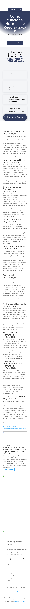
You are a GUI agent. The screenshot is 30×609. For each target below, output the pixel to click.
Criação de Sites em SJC (20, 601)
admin (12, 34)
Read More (9, 469)
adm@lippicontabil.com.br (16, 559)
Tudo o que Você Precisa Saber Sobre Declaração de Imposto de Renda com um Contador (14, 450)
